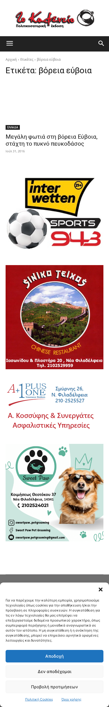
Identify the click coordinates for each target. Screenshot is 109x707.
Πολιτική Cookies (39, 699)
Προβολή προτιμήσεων (54, 686)
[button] (100, 589)
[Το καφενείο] (54, 18)
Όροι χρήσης (71, 699)
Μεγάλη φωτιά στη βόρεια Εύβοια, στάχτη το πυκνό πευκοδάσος (52, 140)
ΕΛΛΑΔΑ (12, 127)
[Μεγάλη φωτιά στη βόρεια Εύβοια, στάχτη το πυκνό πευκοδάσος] (54, 105)
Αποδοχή (54, 656)
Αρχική (11, 59)
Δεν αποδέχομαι (54, 671)
